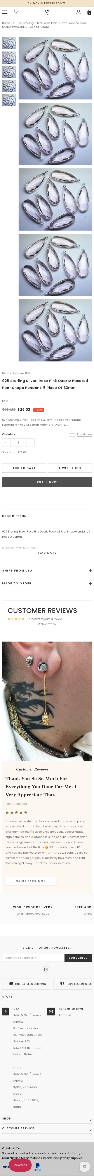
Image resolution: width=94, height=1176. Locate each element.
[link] (9, 43)
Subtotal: (8, 452)
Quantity (8, 434)
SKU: (5, 401)
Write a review (47, 624)
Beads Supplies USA (16, 373)
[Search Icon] (16, 12)
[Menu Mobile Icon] (4, 12)
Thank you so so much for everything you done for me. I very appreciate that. (41, 786)
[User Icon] (78, 12)
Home (6, 23)
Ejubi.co (73, 1153)
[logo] (47, 12)
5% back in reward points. (47, 3)
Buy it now (47, 482)
